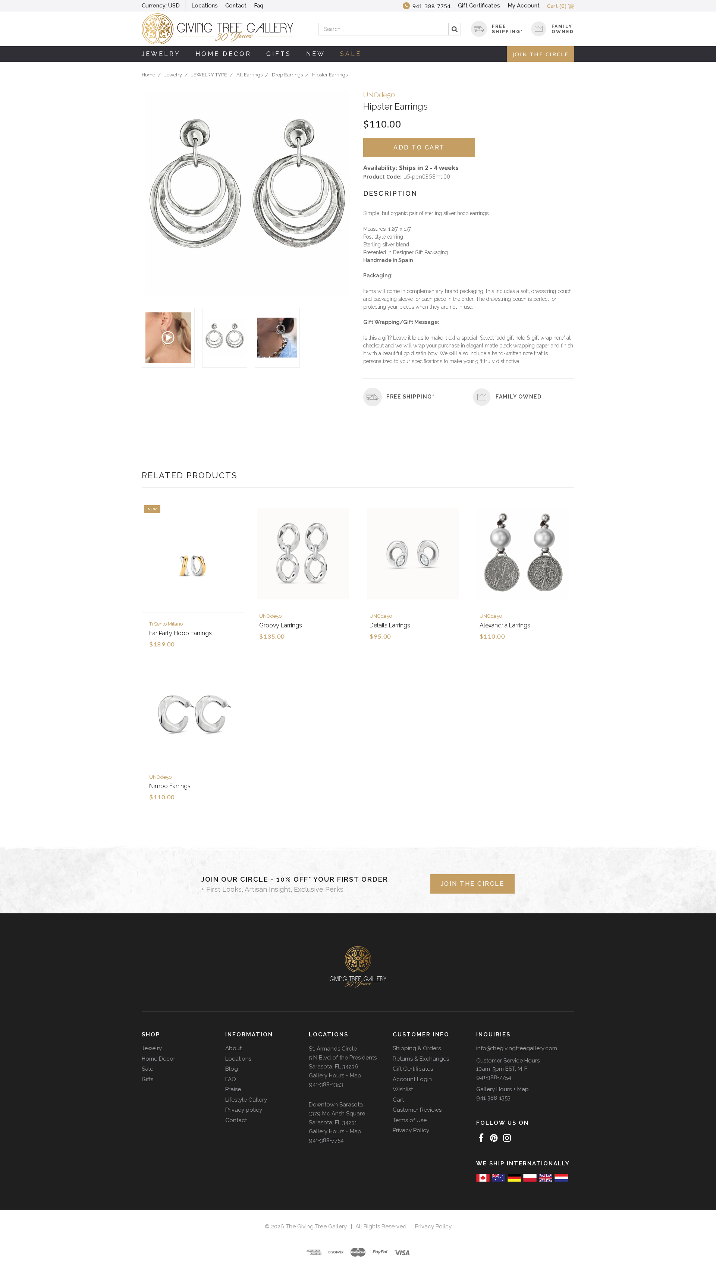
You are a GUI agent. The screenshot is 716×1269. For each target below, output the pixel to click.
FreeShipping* (507, 29)
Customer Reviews (417, 1109)
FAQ (230, 1079)
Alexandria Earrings (505, 625)
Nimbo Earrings (170, 786)
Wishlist (403, 1089)
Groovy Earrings (280, 625)
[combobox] (389, 29)
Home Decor (223, 53)
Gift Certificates (479, 5)
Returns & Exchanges (421, 1058)
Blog (231, 1068)
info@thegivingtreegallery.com (516, 1048)
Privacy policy (243, 1109)
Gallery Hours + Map (335, 1075)
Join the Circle (540, 54)
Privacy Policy (411, 1130)
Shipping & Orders (417, 1048)
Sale (350, 53)
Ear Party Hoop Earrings (180, 633)
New (315, 53)
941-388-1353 (326, 1084)
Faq (258, 5)
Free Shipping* (410, 397)
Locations (204, 5)
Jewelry (161, 53)
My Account (524, 5)
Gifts (278, 53)
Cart (398, 1099)
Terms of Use (410, 1120)
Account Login (412, 1079)
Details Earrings (390, 625)
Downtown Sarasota (336, 1104)
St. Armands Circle (333, 1048)
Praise (233, 1089)
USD (161, 5)
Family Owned (563, 29)
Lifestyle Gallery (246, 1099)
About (233, 1048)
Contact (235, 5)
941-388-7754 (326, 1140)
